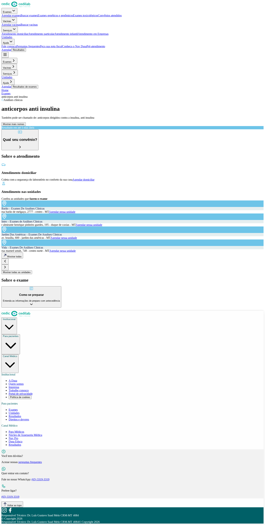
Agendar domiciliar (83, 179)
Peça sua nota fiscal (51, 46)
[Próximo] (5, 267)
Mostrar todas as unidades (17, 272)
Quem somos (16, 383)
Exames (7, 12)
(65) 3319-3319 (40, 479)
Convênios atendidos (110, 15)
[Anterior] (5, 261)
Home (4, 90)
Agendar (6, 49)
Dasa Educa (15, 441)
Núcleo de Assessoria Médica (25, 435)
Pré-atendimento (96, 46)
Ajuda (6, 43)
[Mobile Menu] (5, 55)
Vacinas (7, 21)
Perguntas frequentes (28, 46)
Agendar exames (11, 15)
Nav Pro (13, 438)
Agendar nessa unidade (62, 211)
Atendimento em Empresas (93, 33)
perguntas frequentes (30, 462)
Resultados (19, 50)
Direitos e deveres (19, 419)
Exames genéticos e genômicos (55, 15)
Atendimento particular (41, 33)
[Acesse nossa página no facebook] (10, 512)
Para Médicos (16, 431)
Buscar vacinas (29, 24)
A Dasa (13, 380)
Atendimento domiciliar (14, 33)
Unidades (6, 37)
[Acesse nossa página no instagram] (4, 512)
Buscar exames (29, 15)
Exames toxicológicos (85, 15)
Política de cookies (20, 397)
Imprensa (14, 387)
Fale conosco (8, 46)
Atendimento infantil (66, 33)
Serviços (7, 30)
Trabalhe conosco (19, 390)
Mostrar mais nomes (13, 124)
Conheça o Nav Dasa (74, 46)
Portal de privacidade (21, 393)
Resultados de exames (25, 86)
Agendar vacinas (11, 24)
